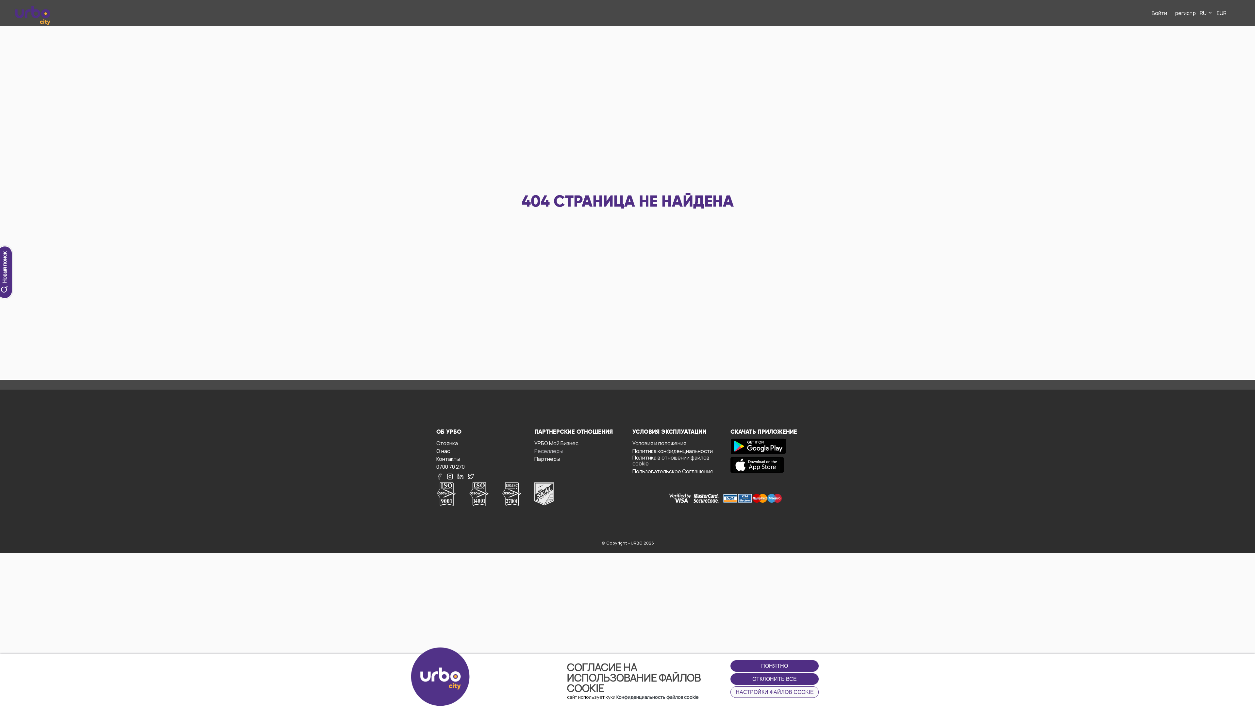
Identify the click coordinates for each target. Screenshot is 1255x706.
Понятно (774, 666)
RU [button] (1204, 13)
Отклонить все (774, 679)
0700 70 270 (450, 466)
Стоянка (447, 443)
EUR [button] (1222, 13)
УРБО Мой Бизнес (556, 443)
